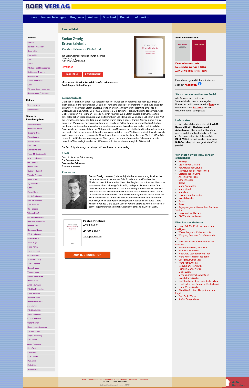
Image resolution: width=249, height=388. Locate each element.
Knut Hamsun (33, 205)
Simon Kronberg (34, 259)
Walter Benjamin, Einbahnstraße (195, 232)
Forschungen (32, 109)
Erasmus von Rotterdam (191, 195)
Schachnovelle (186, 180)
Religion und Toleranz (36, 72)
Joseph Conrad (33, 141)
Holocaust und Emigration (37, 93)
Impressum (133, 379)
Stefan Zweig (32, 369)
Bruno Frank (32, 179)
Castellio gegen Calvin (190, 174)
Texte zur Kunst (33, 105)
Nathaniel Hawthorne (36, 222)
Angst (182, 204)
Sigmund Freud (33, 184)
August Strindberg (34, 335)
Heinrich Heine (33, 226)
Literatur (30, 43)
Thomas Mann (33, 272)
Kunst (29, 59)
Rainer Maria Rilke (35, 302)
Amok (182, 201)
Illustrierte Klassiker (35, 47)
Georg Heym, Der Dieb (190, 259)
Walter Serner (33, 323)
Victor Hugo (32, 243)
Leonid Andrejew (34, 124)
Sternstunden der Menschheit (194, 171)
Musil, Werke (185, 272)
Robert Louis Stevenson (37, 327)
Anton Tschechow (34, 344)
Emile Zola (31, 365)
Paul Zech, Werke (187, 296)
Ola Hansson (32, 209)
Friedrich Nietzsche (35, 289)
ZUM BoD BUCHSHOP (87, 255)
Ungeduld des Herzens (190, 213)
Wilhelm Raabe (33, 297)
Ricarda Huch (33, 238)
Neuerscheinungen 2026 (190, 67)
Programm (77, 17)
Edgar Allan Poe (33, 293)
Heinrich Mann (33, 268)
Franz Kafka (32, 247)
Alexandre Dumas (34, 158)
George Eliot (32, 162)
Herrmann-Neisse (34, 230)
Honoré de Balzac (34, 129)
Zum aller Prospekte (191, 71)
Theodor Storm (33, 331)
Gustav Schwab (34, 319)
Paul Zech (31, 361)
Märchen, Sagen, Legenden (38, 89)
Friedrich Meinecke (35, 276)
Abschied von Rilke (188, 177)
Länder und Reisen (35, 81)
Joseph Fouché (186, 198)
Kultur (29, 85)
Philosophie (32, 55)
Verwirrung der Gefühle (190, 167)
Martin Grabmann (34, 196)
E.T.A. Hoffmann (34, 234)
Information (141, 17)
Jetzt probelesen (92, 236)
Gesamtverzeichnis (187, 63)
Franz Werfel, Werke (189, 287)
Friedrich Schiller (34, 310)
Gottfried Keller (33, 255)
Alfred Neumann (34, 285)
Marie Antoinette (187, 186)
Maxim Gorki (32, 192)
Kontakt (125, 17)
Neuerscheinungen (53, 17)
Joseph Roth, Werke (189, 278)
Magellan (183, 192)
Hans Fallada (32, 167)
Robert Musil (32, 281)
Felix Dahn (31, 146)
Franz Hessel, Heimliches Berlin (194, 256)
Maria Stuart (185, 189)
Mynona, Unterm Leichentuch (194, 275)
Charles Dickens (34, 150)
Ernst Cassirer (33, 137)
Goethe (30, 188)
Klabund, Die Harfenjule (190, 266)
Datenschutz (144, 379)
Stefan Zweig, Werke (189, 299)
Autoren (93, 17)
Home (33, 17)
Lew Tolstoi (32, 340)
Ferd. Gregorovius (35, 200)
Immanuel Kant (33, 251)
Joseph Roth (32, 306)
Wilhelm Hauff (33, 213)
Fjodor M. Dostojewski (36, 154)
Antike (30, 64)
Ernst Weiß (32, 352)
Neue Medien (32, 76)
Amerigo (183, 161)
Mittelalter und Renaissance (38, 68)
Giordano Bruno (33, 133)
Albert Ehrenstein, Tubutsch (193, 247)
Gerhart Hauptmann (35, 217)
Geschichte (32, 51)
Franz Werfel (32, 357)
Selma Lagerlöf (33, 264)
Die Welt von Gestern (189, 164)
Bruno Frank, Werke (189, 250)
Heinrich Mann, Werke (190, 269)
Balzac (182, 183)
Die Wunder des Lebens (190, 216)
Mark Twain (32, 348)
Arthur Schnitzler (34, 314)
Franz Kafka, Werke (188, 263)
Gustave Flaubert (34, 171)
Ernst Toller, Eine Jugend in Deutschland (199, 284)
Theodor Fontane (34, 175)
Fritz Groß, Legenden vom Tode (194, 253)
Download (109, 17)
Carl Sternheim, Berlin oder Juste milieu (198, 281)
